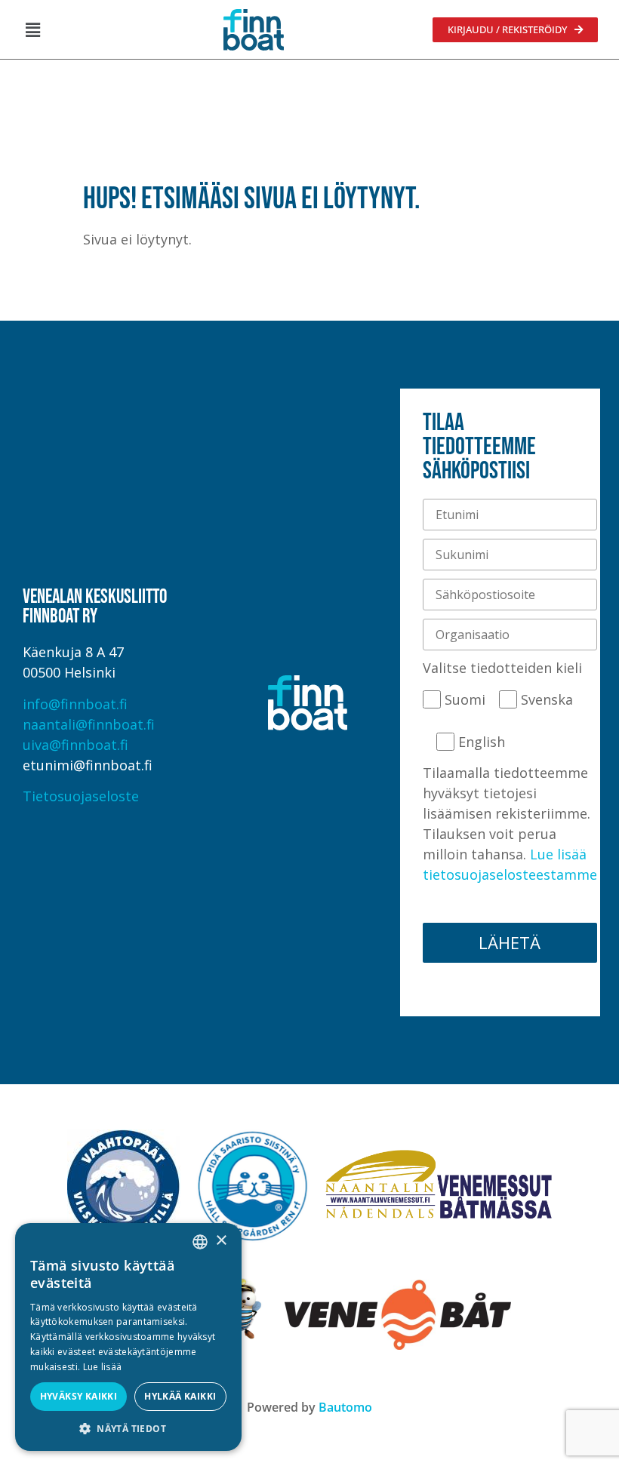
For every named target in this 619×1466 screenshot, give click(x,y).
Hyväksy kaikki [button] (79, 1396)
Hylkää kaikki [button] (180, 1396)
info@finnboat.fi (75, 704)
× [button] (220, 1240)
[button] (32, 29)
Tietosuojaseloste (81, 796)
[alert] (128, 1337)
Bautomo (345, 1407)
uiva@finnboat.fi (75, 745)
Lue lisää (102, 1366)
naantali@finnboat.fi (89, 724)
